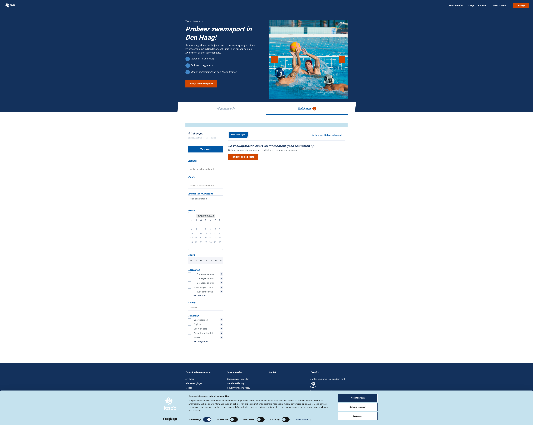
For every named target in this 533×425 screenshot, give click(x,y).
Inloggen (522, 5)
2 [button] (219, 224)
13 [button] (206, 233)
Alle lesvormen (200, 295)
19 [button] (201, 237)
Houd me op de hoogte (243, 157)
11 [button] (196, 233)
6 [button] (205, 229)
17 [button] (191, 237)
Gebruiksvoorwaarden (238, 378)
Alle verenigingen (194, 383)
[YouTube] (283, 378)
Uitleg (471, 5)
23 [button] (220, 237)
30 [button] (220, 242)
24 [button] (191, 242)
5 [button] (201, 229)
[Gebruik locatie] (220, 185)
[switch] (234, 419)
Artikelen (189, 378)
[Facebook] (270, 378)
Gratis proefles (455, 5)
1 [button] (215, 224)
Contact (482, 5)
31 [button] (191, 246)
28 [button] (210, 242)
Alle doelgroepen (201, 341)
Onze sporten (499, 5)
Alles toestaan (358, 398)
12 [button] (201, 233)
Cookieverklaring (235, 383)
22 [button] (215, 237)
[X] (279, 378)
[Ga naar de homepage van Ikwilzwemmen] (10, 5)
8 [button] (215, 229)
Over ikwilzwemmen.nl (198, 372)
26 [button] (201, 242)
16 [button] (220, 233)
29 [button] (215, 242)
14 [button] (210, 233)
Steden (189, 387)
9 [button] (219, 229)
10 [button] (191, 233)
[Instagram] (274, 378)
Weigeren (357, 416)
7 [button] (210, 229)
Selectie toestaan (358, 407)
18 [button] (196, 237)
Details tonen (301, 419)
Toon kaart (205, 149)
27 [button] (206, 242)
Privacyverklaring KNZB (238, 387)
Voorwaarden (234, 372)
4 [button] (196, 229)
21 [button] (210, 237)
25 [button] (196, 242)
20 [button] (206, 237)
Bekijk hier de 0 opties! (201, 83)
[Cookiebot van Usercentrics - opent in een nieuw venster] (170, 420)
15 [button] (215, 233)
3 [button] (191, 229)
